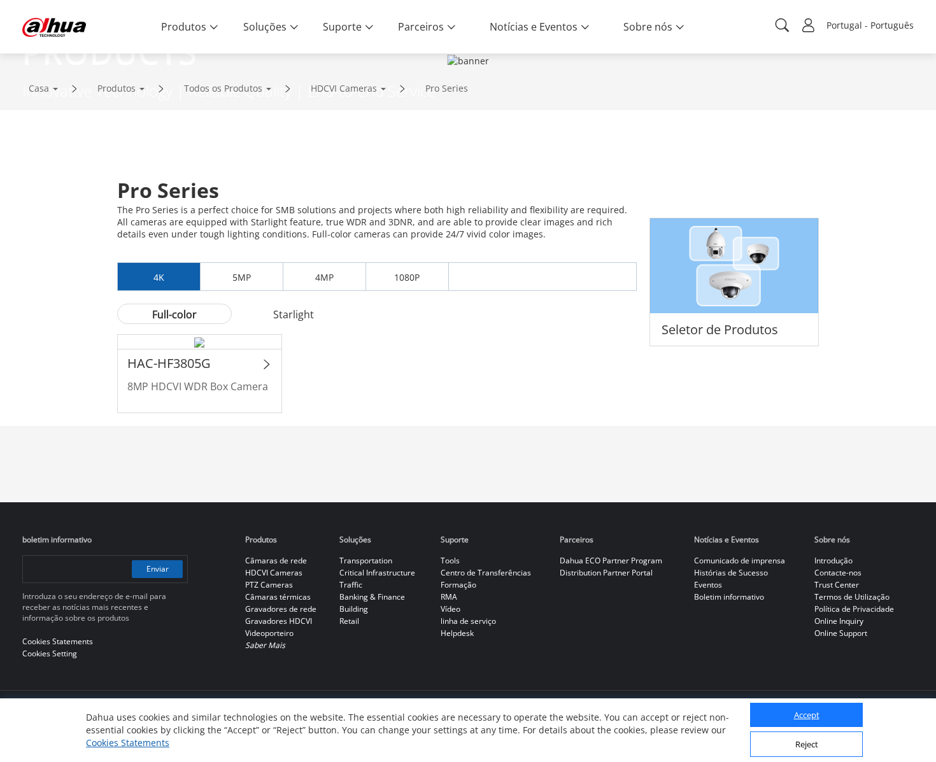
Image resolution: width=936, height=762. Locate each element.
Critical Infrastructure (377, 572)
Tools (450, 560)
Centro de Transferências (486, 572)
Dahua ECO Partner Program (611, 560)
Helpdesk (457, 633)
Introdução (833, 560)
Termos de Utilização (852, 596)
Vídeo (450, 608)
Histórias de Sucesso (731, 572)
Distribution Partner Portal (606, 572)
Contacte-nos (838, 572)
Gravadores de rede (280, 608)
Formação (458, 584)
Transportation (365, 560)
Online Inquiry (838, 621)
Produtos (116, 88)
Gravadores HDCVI (278, 621)
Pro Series (446, 88)
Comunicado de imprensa (739, 560)
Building (353, 608)
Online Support (840, 633)
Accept (806, 715)
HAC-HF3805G (169, 363)
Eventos (708, 584)
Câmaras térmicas (278, 596)
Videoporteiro (269, 633)
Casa (39, 88)
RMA (449, 596)
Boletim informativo (729, 596)
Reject (806, 745)
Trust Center (836, 584)
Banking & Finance (372, 596)
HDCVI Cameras (344, 88)
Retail (349, 621)
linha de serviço (468, 621)
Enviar (157, 568)
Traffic (350, 584)
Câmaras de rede (276, 560)
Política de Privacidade (854, 608)
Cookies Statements (127, 743)
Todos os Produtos (223, 88)
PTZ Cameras (269, 584)
